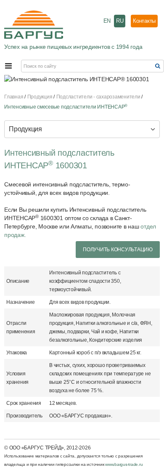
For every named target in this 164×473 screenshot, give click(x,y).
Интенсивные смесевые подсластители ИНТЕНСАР (65, 107)
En (107, 21)
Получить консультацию (118, 249)
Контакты (144, 21)
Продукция (40, 97)
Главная (13, 97)
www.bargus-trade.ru (124, 464)
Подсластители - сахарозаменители (98, 97)
